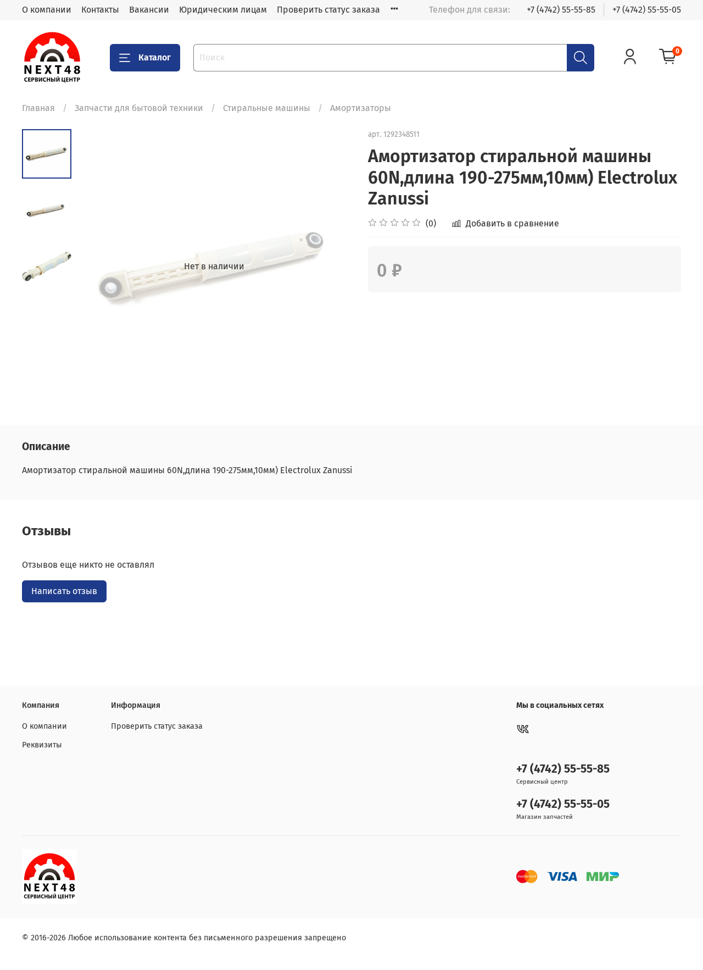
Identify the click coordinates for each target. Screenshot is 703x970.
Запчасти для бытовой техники (139, 108)
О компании (46, 9)
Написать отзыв (64, 591)
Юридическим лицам (223, 9)
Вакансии (149, 9)
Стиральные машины (266, 108)
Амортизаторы (360, 108)
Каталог (154, 57)
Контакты (100, 9)
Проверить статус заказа (328, 9)
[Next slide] (329, 266)
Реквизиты (42, 745)
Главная (38, 108)
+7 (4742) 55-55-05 (646, 9)
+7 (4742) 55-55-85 (561, 9)
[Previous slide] (99, 266)
